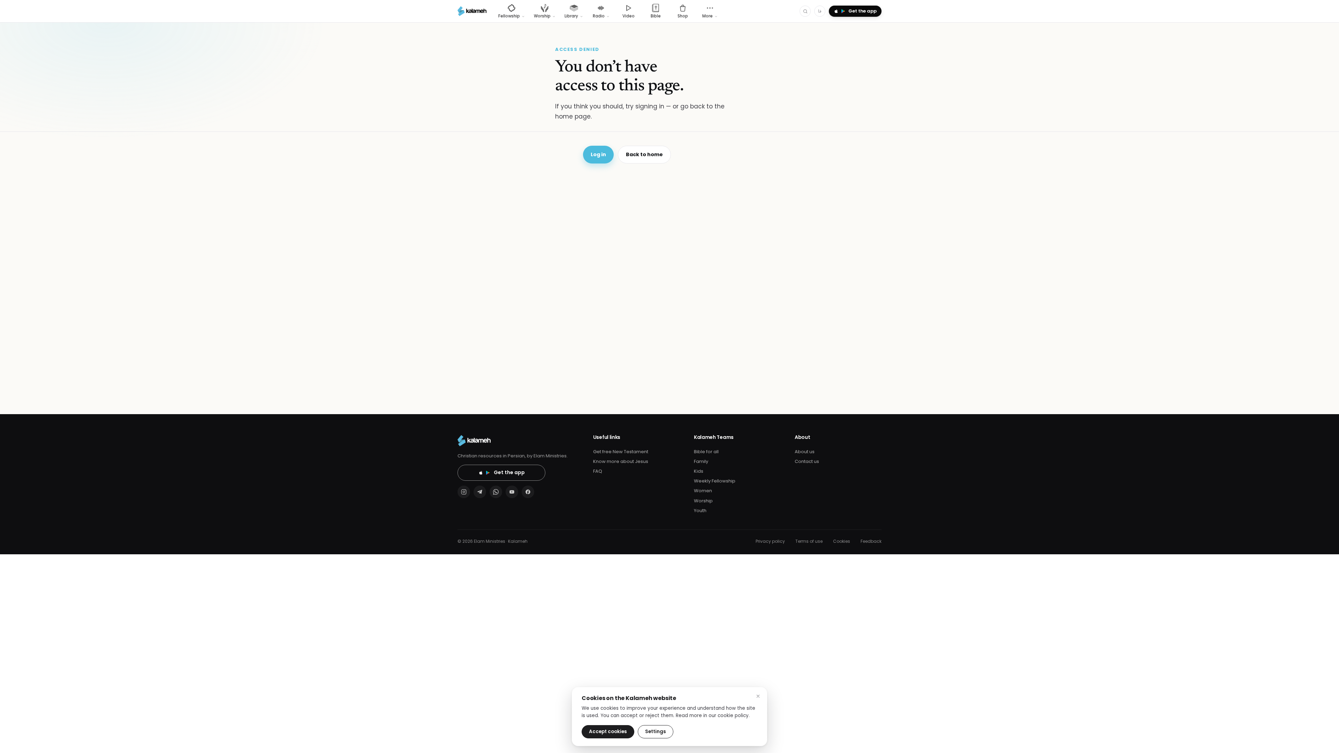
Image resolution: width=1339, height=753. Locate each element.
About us (805, 451)
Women (703, 490)
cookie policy (733, 715)
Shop (683, 16)
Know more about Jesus (620, 461)
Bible (656, 16)
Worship (703, 500)
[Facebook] (528, 492)
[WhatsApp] (496, 492)
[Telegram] (480, 492)
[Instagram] (463, 492)
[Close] (758, 696)
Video (628, 16)
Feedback (871, 541)
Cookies (841, 541)
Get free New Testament (620, 451)
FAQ (597, 471)
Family (701, 461)
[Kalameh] (471, 11)
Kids (698, 471)
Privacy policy (770, 541)
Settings (655, 731)
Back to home (644, 154)
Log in (598, 154)
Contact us (807, 461)
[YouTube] (512, 492)
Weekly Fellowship (714, 481)
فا (820, 11)
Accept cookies (608, 731)
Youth (700, 510)
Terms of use (809, 541)
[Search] (805, 11)
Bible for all (706, 451)
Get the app (509, 472)
